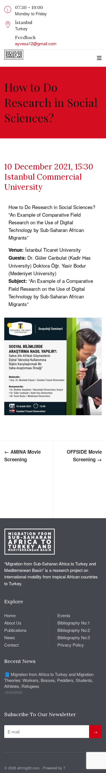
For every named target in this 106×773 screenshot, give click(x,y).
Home (10, 615)
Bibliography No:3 (73, 637)
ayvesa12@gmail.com (36, 43)
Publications (15, 630)
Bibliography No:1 (73, 623)
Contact (11, 645)
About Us (12, 623)
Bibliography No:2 (73, 630)
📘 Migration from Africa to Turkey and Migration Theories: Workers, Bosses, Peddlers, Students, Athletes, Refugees (49, 680)
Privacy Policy (70, 645)
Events (63, 615)
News (9, 637)
